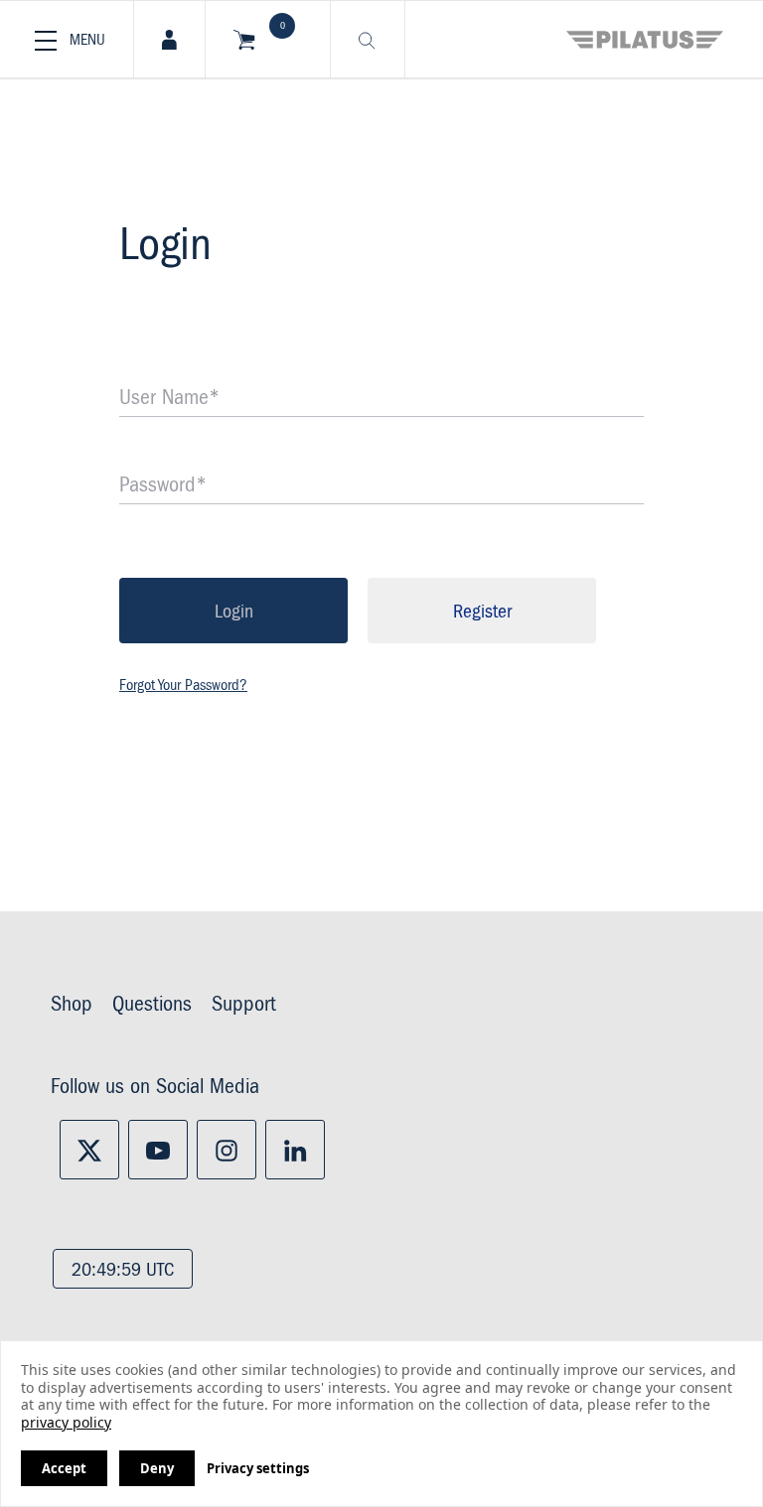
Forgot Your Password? (183, 685)
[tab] (169, 39)
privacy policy (66, 1422)
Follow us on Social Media (155, 1087)
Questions (152, 1005)
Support (244, 1005)
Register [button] (482, 611)
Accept (64, 1468)
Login (234, 611)
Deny (157, 1468)
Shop (71, 1005)
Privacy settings (258, 1468)
